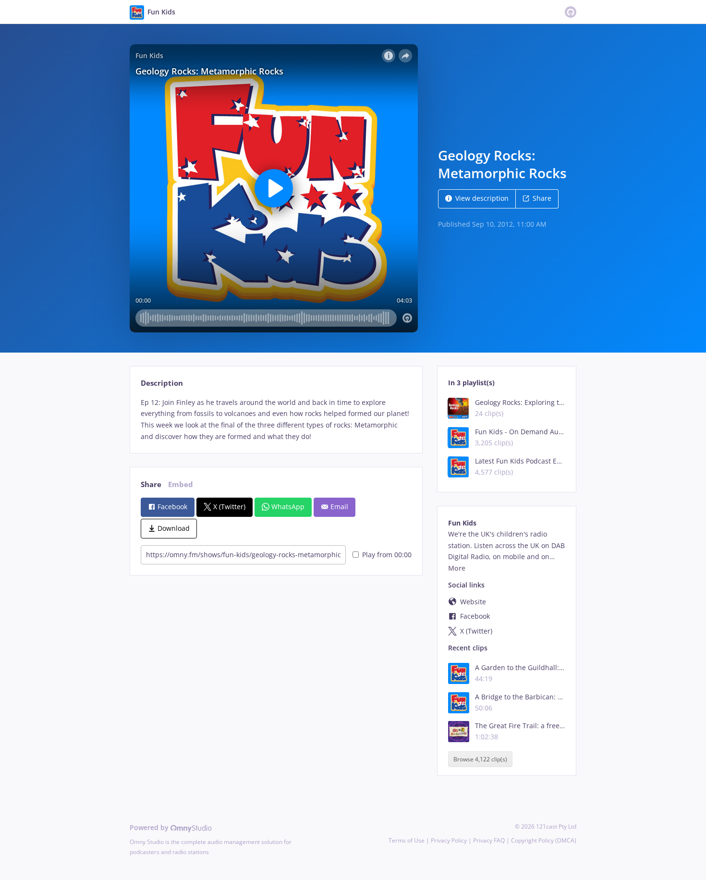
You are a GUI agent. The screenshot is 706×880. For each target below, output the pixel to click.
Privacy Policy (449, 840)
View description (482, 198)
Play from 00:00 (387, 554)
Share (542, 198)
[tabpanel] (276, 419)
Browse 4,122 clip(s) (480, 759)
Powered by (150, 827)
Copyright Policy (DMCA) (543, 840)
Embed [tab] (180, 484)
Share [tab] (151, 484)
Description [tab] (162, 383)
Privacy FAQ (489, 840)
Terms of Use (407, 840)
